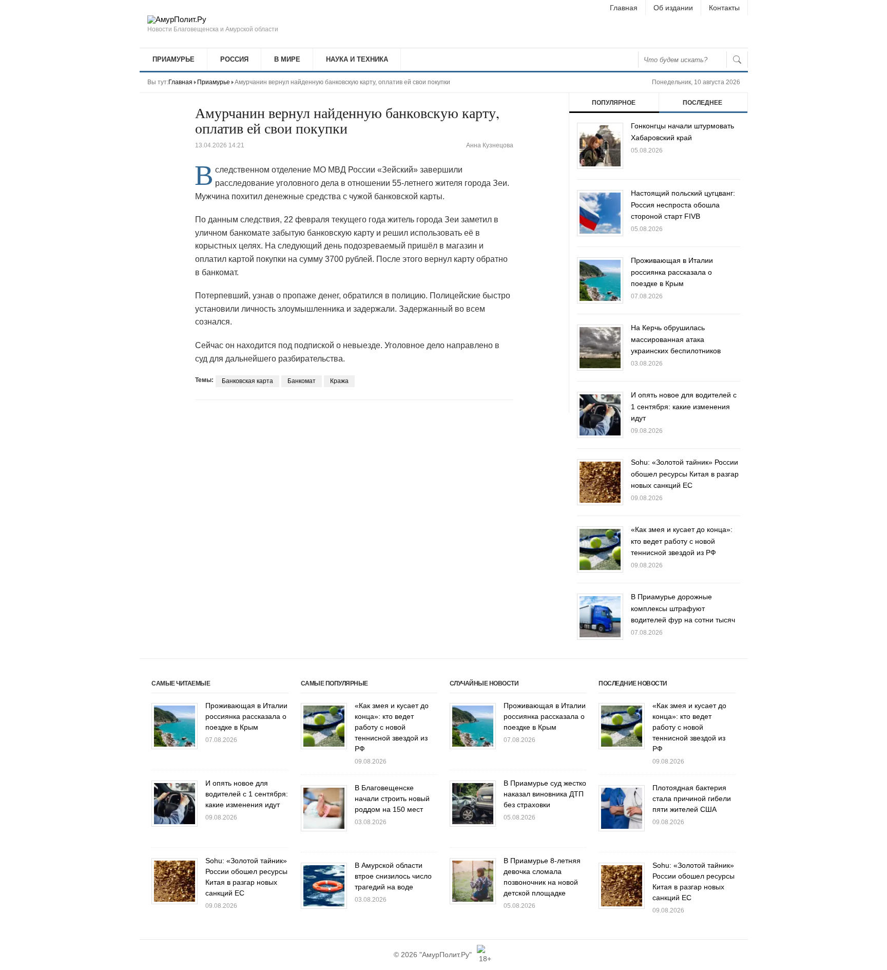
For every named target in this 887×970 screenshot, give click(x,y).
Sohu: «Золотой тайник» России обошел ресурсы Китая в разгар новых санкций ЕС (685, 473)
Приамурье (173, 59)
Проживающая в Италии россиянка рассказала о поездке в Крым (672, 272)
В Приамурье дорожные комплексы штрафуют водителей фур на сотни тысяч (683, 608)
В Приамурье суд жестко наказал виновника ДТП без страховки (545, 794)
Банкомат (301, 381)
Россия (234, 59)
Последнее (702, 102)
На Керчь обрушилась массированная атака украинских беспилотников (676, 339)
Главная (624, 8)
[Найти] (737, 59)
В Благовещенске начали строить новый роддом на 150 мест (392, 798)
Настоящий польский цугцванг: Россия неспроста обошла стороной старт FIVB (683, 204)
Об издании (673, 8)
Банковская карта (247, 381)
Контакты (724, 8)
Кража (339, 381)
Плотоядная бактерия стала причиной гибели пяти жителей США (691, 798)
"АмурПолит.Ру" (445, 954)
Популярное (613, 102)
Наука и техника (357, 59)
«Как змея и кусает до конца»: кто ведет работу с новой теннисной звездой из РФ (681, 541)
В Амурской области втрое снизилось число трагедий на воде (393, 876)
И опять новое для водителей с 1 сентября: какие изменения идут (684, 406)
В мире (287, 59)
